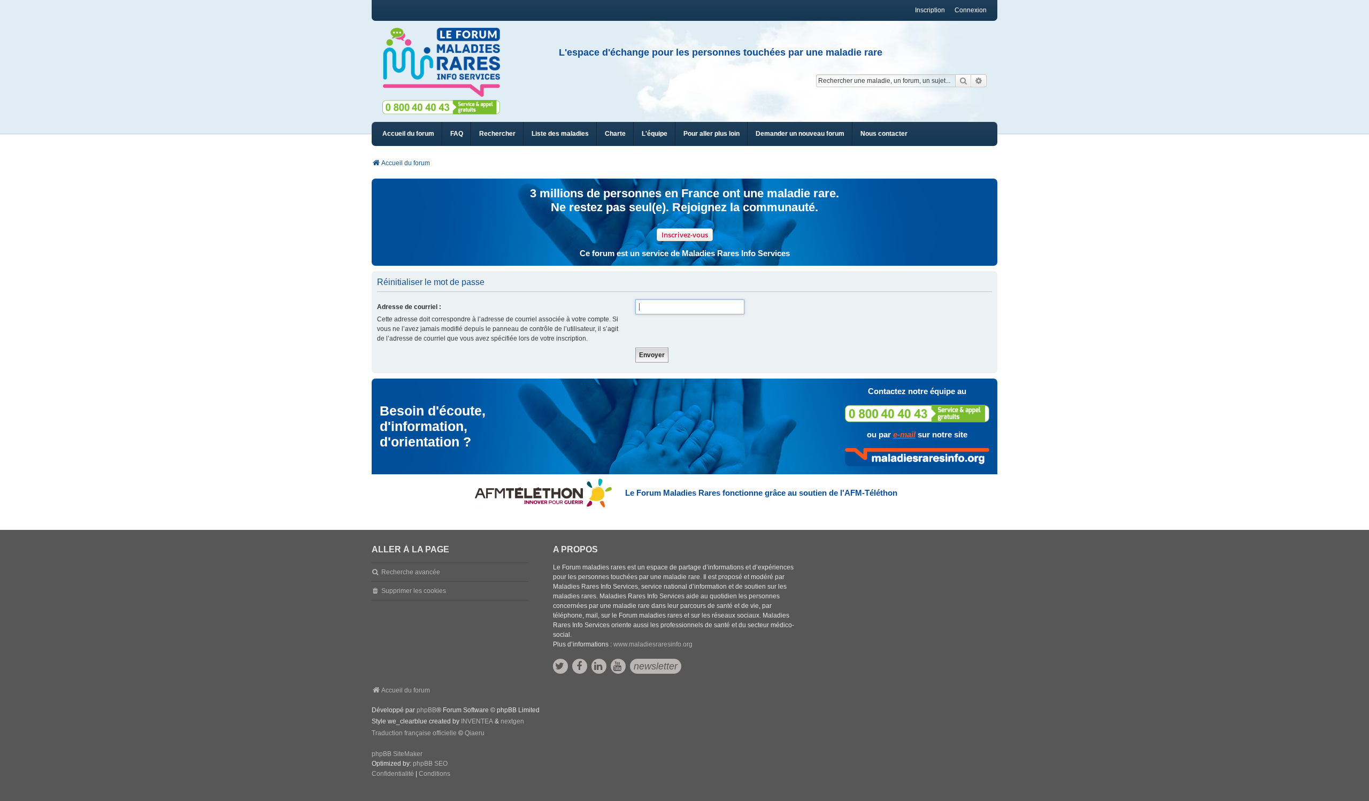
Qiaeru (474, 733)
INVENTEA (477, 721)
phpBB (426, 710)
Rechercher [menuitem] (497, 133)
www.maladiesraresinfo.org (653, 644)
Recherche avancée (410, 572)
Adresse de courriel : (409, 307)
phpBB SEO (430, 763)
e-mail (904, 434)
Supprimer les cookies (413, 591)
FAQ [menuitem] (456, 133)
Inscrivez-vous (685, 235)
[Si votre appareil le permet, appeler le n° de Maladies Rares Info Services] (917, 413)
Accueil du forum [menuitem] (408, 133)
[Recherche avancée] (979, 80)
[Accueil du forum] (446, 62)
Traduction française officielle (414, 733)
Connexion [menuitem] (971, 10)
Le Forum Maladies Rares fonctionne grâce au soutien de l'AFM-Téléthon (761, 492)
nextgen (512, 721)
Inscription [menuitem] (930, 10)
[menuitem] (560, 134)
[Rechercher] (963, 80)
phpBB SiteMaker (397, 754)
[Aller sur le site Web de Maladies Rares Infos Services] (917, 457)
